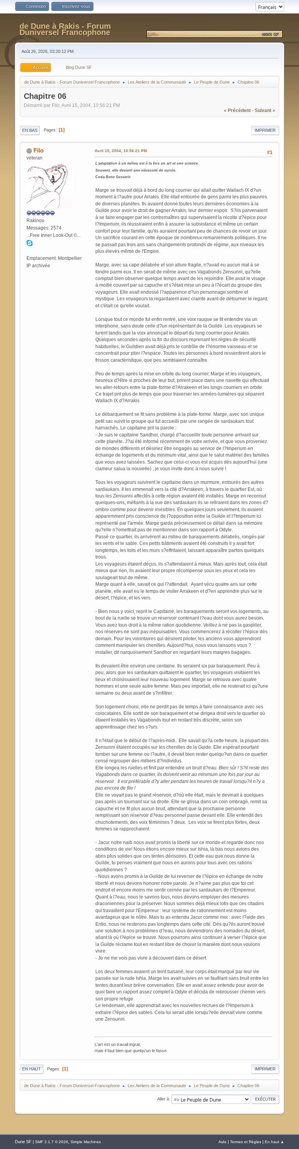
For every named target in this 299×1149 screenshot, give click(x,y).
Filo (38, 150)
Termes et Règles (245, 1142)
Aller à (163, 1099)
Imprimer (265, 130)
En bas (29, 130)
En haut (31, 1069)
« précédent (237, 110)
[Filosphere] (29, 250)
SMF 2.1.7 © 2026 (51, 1142)
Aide (222, 1142)
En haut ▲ (274, 1142)
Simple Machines (85, 1142)
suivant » (265, 110)
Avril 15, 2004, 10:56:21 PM (121, 151)
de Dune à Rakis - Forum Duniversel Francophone (65, 29)
